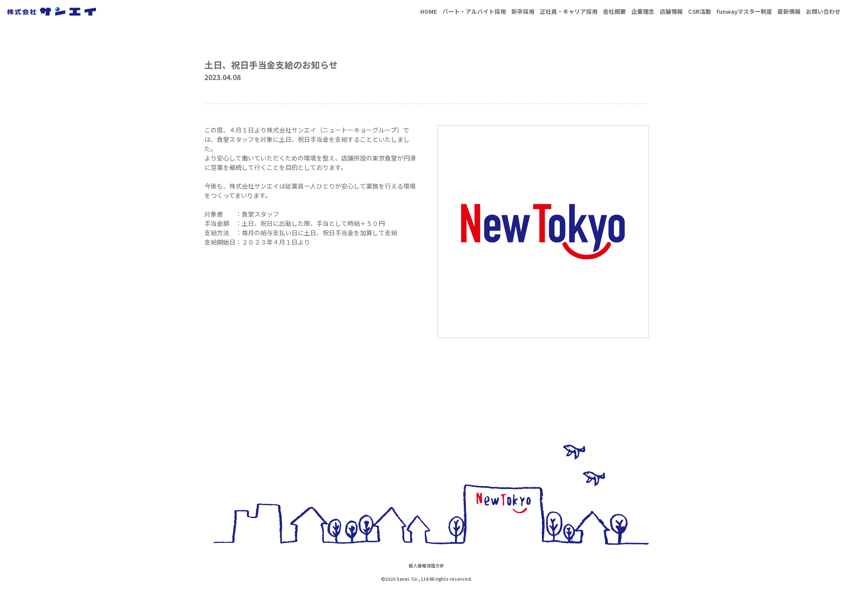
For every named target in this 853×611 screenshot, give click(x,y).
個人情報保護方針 (426, 566)
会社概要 (614, 11)
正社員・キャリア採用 (569, 11)
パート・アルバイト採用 (474, 11)
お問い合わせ (823, 11)
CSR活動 (699, 11)
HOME (428, 11)
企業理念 (642, 11)
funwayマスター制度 (744, 11)
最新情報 (789, 11)
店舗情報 (671, 11)
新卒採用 (522, 11)
